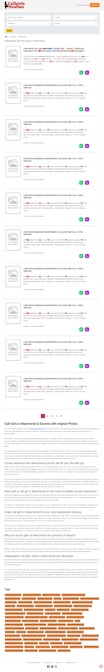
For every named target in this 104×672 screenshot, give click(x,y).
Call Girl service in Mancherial (32, 595)
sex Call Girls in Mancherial (48, 621)
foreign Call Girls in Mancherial (14, 617)
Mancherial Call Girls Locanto (51, 595)
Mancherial (22, 37)
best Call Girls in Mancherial (47, 650)
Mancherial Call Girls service (43, 606)
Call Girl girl (57, 598)
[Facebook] (48, 666)
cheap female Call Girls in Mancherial (36, 617)
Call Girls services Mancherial (43, 602)
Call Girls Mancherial (32, 628)
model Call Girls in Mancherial (63, 606)
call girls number (10, 606)
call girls (77, 621)
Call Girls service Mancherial (13, 610)
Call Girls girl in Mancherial (13, 595)
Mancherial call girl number (35, 632)
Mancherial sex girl (10, 602)
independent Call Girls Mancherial (55, 632)
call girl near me (10, 632)
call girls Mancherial (56, 643)
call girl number (44, 643)
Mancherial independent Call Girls (15, 613)
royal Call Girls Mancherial (57, 617)
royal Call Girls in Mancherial (79, 610)
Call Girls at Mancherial (29, 598)
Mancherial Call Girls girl (45, 598)
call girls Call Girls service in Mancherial (33, 635)
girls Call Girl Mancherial (12, 635)
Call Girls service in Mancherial (14, 628)
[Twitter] (52, 666)
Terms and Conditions (34, 662)
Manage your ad (70, 662)
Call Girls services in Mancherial (67, 628)
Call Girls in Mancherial (25, 602)
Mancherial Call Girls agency (72, 643)
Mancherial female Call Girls (62, 602)
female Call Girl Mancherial (30, 621)
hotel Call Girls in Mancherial (75, 617)
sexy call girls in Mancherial (60, 647)
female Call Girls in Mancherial (90, 598)
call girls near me (50, 610)
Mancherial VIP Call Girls (86, 628)
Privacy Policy (48, 662)
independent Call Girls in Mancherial (35, 624)
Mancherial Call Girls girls (12, 621)
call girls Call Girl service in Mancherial (73, 595)
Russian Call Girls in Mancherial (33, 610)
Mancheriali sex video (31, 643)
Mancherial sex (21, 632)
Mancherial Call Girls (63, 610)
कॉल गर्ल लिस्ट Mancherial (91, 647)
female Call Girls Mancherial (48, 628)
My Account (81, 5)
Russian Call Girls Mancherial (14, 624)
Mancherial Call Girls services (83, 606)
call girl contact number (43, 647)
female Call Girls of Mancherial (32, 639)
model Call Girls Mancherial (75, 624)
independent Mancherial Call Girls (72, 613)
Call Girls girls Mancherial (52, 613)
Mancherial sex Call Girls (12, 598)
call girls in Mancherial (36, 428)
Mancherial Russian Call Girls (14, 643)
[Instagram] (56, 666)
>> (61, 416)
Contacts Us (59, 662)
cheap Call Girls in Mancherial (56, 624)
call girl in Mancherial (31, 650)
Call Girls (13, 37)
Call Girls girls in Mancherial (25, 606)
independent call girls (74, 635)
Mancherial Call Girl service (70, 639)
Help (87, 5)
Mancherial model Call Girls (13, 639)
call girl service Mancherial (71, 598)
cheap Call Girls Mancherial (75, 632)
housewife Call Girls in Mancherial (82, 602)
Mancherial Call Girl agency (52, 639)
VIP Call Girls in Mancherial (90, 635)
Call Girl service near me (65, 621)
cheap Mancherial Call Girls (35, 613)
